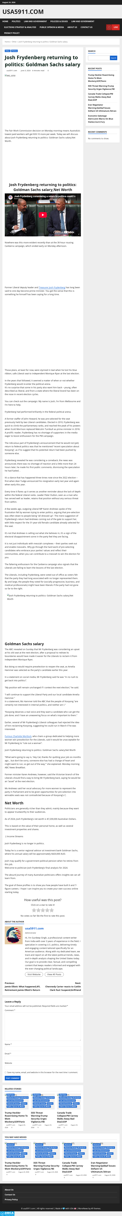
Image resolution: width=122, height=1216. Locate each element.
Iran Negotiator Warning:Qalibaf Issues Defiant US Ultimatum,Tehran (102, 108)
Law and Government (35, 21)
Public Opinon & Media (52, 27)
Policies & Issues (59, 21)
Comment (10, 1010)
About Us (72, 27)
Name (8, 1044)
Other (7, 51)
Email (8, 1053)
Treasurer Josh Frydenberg (52, 287)
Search (91, 51)
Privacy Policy (12, 33)
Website (8, 1063)
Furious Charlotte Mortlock (18, 736)
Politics (16, 21)
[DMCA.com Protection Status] (7, 1213)
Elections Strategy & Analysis (20, 27)
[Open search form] (103, 27)
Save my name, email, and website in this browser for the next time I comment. (42, 1072)
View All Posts (54, 974)
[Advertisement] (43, 163)
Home (5, 21)
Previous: (22, 986)
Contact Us (86, 27)
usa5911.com (23, 12)
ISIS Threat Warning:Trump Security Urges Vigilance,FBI (39, 1117)
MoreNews (83, 1208)
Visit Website (34, 974)
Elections (10, 1095)
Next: (63, 986)
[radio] (34, 910)
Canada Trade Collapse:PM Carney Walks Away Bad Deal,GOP (67, 1117)
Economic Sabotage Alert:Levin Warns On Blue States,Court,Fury (100, 118)
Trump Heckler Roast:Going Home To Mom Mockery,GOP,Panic (101, 78)
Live (116, 27)
